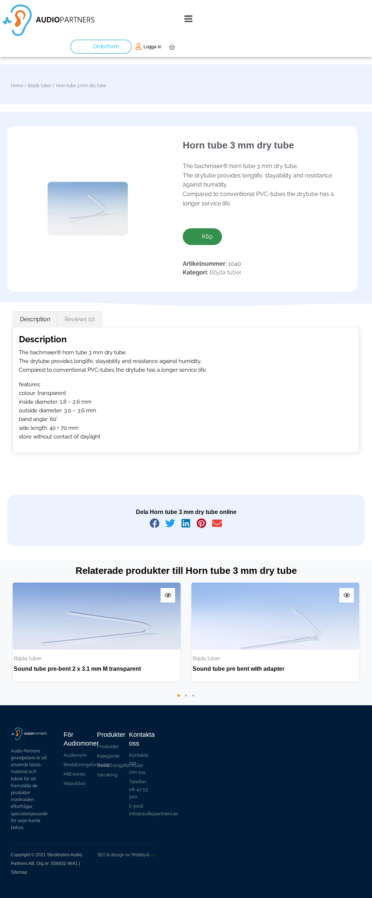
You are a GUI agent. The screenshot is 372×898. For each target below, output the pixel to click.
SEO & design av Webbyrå (126, 854)
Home (17, 85)
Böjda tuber (39, 85)
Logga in (152, 46)
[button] (188, 20)
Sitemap (19, 872)
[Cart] (172, 47)
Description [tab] (35, 319)
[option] (96, 632)
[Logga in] (138, 46)
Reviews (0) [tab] (80, 319)
